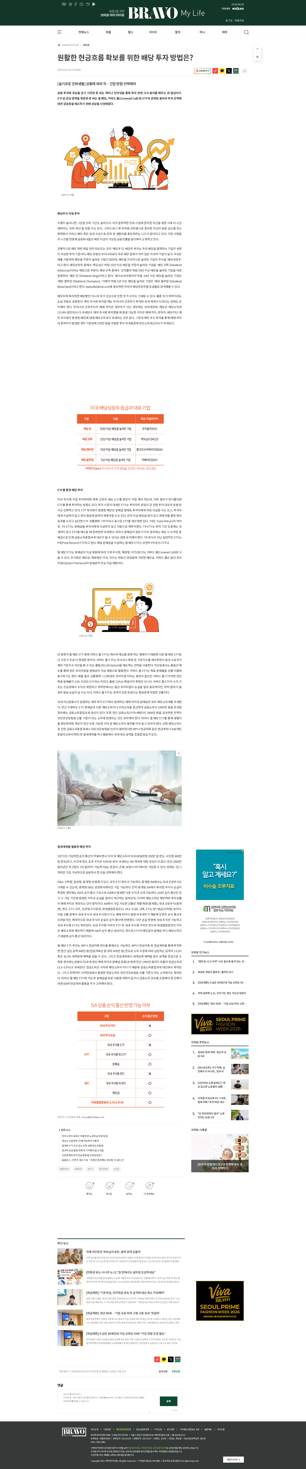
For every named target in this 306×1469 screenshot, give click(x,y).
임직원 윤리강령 (159, 1447)
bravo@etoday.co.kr (93, 1117)
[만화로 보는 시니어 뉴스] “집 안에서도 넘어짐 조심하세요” (121, 1272)
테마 (224, 32)
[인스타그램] (70, 4)
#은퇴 (116, 1169)
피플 (108, 32)
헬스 (130, 32)
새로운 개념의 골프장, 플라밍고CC (215, 972)
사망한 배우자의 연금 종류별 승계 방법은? (82, 1155)
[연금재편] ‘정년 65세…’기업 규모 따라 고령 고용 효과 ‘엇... (222, 1003)
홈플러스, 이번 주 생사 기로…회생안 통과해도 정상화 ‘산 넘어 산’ (93, 1160)
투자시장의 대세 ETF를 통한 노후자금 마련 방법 (85, 1136)
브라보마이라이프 (70, 45)
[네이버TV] (94, 4)
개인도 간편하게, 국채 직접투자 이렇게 (80, 1140)
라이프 (153, 32)
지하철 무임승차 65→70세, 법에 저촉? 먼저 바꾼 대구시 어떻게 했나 (212, 1100)
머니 (202, 32)
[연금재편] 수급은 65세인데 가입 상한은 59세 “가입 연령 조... (221, 982)
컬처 (177, 32)
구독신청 (175, 1371)
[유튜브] (81, 4)
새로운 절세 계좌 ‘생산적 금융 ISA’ (212, 1054)
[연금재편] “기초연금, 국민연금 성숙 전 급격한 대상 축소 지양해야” (125, 1292)
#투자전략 (103, 1169)
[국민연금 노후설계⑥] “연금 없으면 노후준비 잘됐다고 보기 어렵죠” (212, 1084)
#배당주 (78, 1169)
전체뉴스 (83, 32)
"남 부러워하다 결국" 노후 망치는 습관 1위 (211, 1115)
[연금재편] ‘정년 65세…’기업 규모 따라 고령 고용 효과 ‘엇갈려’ (123, 1313)
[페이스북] (75, 4)
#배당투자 (64, 1169)
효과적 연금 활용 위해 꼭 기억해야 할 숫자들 (83, 1150)
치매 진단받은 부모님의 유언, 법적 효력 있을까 (113, 1252)
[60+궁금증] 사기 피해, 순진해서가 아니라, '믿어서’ (211, 1069)
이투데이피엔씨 (111, 1460)
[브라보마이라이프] (153, 13)
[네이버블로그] (64, 4)
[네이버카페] (88, 4)
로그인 (229, 20)
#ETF (90, 1169)
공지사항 (163, 1371)
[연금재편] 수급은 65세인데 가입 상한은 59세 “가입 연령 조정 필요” (126, 1333)
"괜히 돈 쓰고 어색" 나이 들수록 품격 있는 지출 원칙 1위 (222, 961)
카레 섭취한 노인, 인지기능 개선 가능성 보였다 (222, 993)
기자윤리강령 (146, 1447)
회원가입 (239, 20)
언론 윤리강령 (133, 1447)
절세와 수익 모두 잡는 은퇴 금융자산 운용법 (82, 1145)
